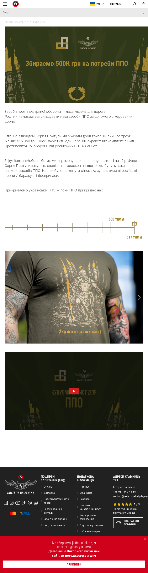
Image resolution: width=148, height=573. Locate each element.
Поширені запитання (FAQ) (53, 478)
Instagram (11, 503)
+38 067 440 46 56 (124, 491)
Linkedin (36, 503)
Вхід (134, 4)
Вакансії (85, 499)
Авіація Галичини (16, 21)
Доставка (49, 492)
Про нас (84, 486)
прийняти (74, 564)
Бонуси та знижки (54, 525)
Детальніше (57, 551)
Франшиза (86, 492)
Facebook (6, 503)
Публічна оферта (90, 531)
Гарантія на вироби (55, 519)
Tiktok (24, 503)
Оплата (48, 486)
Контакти (115, 3)
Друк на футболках (91, 525)
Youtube (17, 503)
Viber (30, 503)
